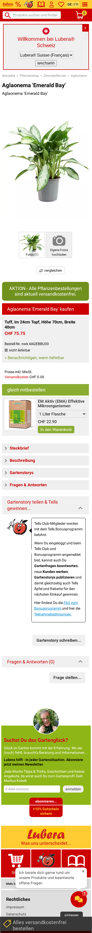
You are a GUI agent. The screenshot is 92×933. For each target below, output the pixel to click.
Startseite (8, 75)
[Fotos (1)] (32, 244)
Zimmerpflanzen (54, 75)
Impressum (15, 907)
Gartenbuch (76, 873)
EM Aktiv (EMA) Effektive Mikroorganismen (61, 403)
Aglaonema (79, 75)
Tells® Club (46, 873)
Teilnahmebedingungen (52, 614)
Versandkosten (17, 377)
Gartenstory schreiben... (59, 640)
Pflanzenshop (29, 75)
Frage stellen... (67, 677)
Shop (16, 873)
